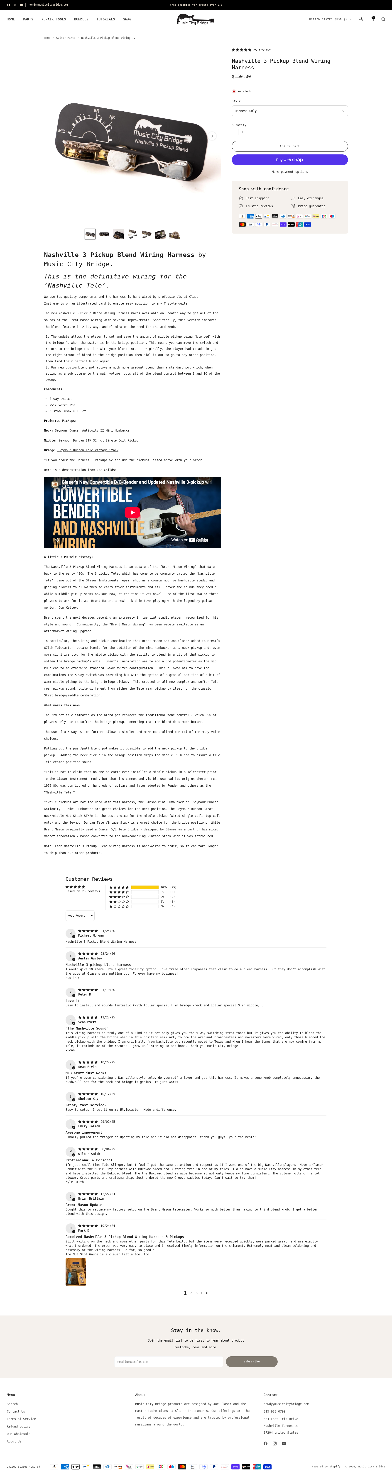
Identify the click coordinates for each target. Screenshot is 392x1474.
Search (12, 1404)
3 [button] (197, 1293)
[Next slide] (212, 136)
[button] (242, 50)
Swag (127, 19)
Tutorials (106, 19)
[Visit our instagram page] (15, 5)
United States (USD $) (328, 19)
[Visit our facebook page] (8, 5)
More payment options (290, 171)
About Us (14, 1441)
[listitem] (196, 5)
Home (11, 19)
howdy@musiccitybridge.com (48, 4)
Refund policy (18, 1426)
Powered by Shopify (326, 1466)
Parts (28, 19)
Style (236, 101)
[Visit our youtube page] (21, 5)
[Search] (383, 19)
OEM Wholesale (18, 1434)
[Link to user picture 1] (76, 1272)
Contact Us (16, 1411)
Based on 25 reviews (83, 891)
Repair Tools (54, 19)
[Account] (360, 19)
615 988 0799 (274, 1411)
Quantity (239, 125)
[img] (89, 931)
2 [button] (191, 1293)
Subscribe (252, 1361)
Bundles (81, 19)
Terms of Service (21, 1419)
